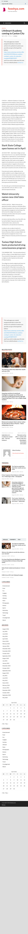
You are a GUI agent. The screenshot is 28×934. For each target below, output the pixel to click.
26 (24, 716)
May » (6, 723)
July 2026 (5, 631)
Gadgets (5, 593)
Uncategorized (6, 617)
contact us (20, 62)
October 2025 (6, 653)
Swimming (5, 610)
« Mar (3, 723)
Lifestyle (4, 28)
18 (21, 713)
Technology (5, 612)
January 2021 (6, 687)
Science (4, 605)
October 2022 (6, 668)
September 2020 (7, 695)
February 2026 (6, 643)
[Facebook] (25, 4)
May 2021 (5, 680)
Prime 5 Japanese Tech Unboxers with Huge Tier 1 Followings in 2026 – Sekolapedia (13, 475)
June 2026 (5, 634)
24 (17, 716)
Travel (4, 615)
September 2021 (7, 670)
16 (14, 713)
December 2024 (6, 665)
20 (3, 716)
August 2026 (6, 629)
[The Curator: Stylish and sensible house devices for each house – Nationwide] (6, 498)
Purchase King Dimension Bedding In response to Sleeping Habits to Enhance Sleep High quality (13, 561)
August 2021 (6, 673)
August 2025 (6, 658)
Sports (4, 608)
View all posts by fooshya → (18, 454)
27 (3, 719)
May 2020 (5, 697)
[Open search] (24, 23)
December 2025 (6, 648)
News (4, 600)
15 (10, 713)
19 (24, 713)
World (4, 620)
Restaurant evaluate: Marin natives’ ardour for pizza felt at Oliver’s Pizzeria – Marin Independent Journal (13, 423)
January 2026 (6, 646)
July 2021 (5, 675)
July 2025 (5, 660)
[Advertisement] (15, 18)
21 (7, 716)
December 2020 (6, 690)
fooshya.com (16, 8)
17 (17, 713)
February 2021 (6, 685)
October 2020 (6, 692)
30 (14, 719)
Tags (19, 539)
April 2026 (5, 638)
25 (21, 716)
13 (3, 713)
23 (14, 716)
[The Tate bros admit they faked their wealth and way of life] (14, 360)
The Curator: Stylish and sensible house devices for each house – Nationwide (18, 499)
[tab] (5, 539)
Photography (6, 603)
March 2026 (6, 641)
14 (7, 713)
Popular (5, 539)
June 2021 (5, 678)
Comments (13, 539)
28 (7, 719)
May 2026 (5, 636)
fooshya (15, 36)
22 (10, 716)
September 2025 (7, 656)
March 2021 (6, 683)
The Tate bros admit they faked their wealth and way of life (19, 468)
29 (10, 719)
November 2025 (7, 651)
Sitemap (3, 804)
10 (17, 710)
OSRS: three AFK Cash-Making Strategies (12, 575)
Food (4, 588)
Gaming (4, 595)
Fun (3, 590)
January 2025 (6, 663)
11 (21, 710)
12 (24, 710)
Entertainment (6, 586)
